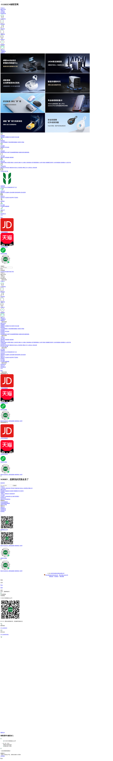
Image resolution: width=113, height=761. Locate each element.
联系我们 (3, 511)
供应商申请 (3, 510)
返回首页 (3, 482)
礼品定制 (3, 271)
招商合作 (3, 507)
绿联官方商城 (4, 504)
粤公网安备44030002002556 (52, 575)
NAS (2, 215)
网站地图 (62, 576)
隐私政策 (51, 576)
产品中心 (3, 8)
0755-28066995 (4, 628)
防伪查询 (7, 271)
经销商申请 (3, 508)
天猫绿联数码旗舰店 (5, 503)
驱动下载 (11, 271)
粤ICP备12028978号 (63, 575)
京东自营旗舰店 (4, 501)
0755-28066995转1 (5, 634)
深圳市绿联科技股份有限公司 (57, 573)
